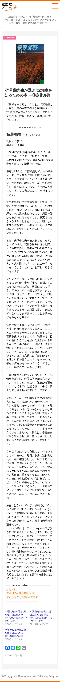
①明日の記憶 (14, 593)
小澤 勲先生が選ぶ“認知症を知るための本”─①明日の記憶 (15, 632)
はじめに (11, 589)
